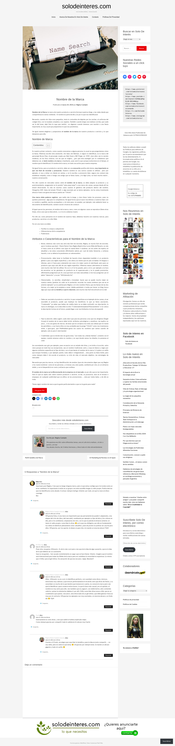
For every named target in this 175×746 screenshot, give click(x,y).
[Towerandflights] (125, 256)
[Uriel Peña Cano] (125, 281)
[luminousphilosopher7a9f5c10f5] (140, 230)
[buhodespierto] (130, 251)
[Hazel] (130, 235)
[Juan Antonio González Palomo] (135, 245)
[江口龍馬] (125, 220)
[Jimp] (125, 266)
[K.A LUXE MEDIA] (130, 240)
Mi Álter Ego (40, 545)
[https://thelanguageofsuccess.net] (135, 220)
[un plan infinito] (135, 271)
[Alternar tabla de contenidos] (47, 145)
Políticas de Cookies (130, 604)
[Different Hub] (135, 251)
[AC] (125, 261)
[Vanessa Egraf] (140, 225)
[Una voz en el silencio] (125, 225)
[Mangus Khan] (125, 240)
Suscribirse (88, 428)
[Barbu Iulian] (140, 251)
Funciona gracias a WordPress (78, 743)
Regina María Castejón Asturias (55, 511)
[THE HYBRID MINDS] (140, 261)
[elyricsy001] (140, 240)
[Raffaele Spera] (130, 271)
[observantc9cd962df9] (135, 230)
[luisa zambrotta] (130, 225)
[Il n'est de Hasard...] (135, 261)
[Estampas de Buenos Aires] (130, 266)
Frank (37, 615)
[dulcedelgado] (130, 281)
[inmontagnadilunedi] (125, 245)
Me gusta (39, 390)
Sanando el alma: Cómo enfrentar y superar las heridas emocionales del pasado (135, 382)
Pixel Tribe (100, 743)
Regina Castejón (82, 105)
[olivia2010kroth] (125, 251)
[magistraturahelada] (130, 230)
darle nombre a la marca (52, 161)
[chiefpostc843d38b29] (135, 225)
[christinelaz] (140, 235)
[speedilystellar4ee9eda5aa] (130, 220)
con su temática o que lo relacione (63, 290)
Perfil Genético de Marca (34, 458)
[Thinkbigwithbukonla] (130, 276)
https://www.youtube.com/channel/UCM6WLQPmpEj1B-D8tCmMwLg (135, 99)
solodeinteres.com (86, 6)
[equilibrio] (140, 245)
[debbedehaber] (125, 271)
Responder (108, 504)
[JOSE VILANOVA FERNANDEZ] (140, 276)
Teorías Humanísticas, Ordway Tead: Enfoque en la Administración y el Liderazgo (134, 419)
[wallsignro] (140, 256)
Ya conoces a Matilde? (131, 648)
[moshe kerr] (140, 266)
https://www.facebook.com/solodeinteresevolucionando (135, 106)
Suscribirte (129, 550)
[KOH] (130, 256)
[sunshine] (125, 230)
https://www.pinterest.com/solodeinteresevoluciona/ (135, 91)
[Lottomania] (135, 276)
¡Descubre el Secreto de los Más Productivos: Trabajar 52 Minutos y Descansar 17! (135, 365)
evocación (77, 168)
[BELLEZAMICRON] (125, 276)
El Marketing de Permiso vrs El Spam (103, 458)
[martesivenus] (130, 245)
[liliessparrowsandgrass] (135, 256)
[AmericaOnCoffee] (135, 240)
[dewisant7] (135, 266)
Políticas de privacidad (131, 599)
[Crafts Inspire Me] (135, 235)
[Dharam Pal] (130, 261)
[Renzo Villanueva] (125, 235)
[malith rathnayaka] (140, 220)
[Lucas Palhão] (140, 271)
